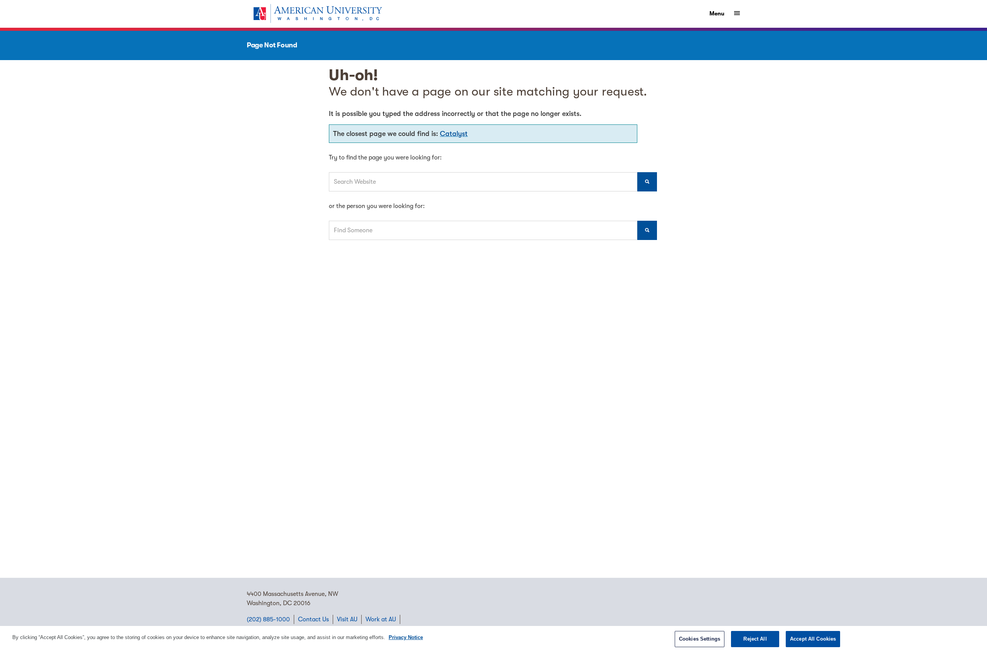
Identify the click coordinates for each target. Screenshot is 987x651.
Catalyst (454, 134)
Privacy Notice (406, 637)
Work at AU (380, 619)
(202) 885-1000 (268, 619)
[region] (493, 638)
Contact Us (313, 619)
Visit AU (347, 619)
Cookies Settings (699, 639)
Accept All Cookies (813, 639)
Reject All (754, 639)
